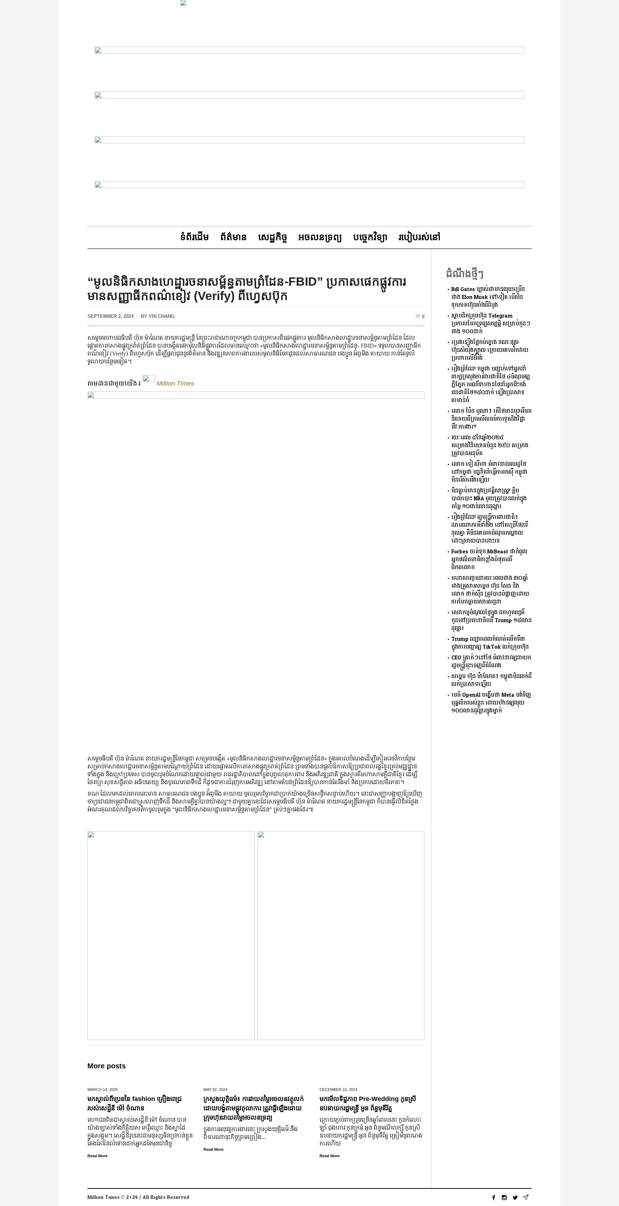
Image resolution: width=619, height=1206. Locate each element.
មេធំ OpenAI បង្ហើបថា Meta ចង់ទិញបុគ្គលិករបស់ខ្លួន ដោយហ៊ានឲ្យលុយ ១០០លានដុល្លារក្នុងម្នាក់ (491, 703)
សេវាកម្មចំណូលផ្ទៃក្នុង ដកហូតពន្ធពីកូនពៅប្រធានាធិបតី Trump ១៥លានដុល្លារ (491, 620)
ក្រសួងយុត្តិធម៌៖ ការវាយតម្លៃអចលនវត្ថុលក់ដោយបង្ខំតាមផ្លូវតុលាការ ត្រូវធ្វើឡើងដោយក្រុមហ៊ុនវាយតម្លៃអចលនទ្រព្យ (253, 1108)
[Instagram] (504, 1197)
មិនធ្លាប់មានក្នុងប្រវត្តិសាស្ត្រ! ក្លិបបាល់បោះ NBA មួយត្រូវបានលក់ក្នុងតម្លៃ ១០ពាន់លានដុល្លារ (489, 498)
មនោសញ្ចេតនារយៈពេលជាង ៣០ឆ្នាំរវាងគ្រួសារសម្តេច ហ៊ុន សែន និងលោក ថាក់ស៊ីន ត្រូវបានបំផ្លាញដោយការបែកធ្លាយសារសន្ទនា (490, 590)
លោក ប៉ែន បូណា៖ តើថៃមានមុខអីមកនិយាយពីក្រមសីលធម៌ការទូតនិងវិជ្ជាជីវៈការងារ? (491, 419)
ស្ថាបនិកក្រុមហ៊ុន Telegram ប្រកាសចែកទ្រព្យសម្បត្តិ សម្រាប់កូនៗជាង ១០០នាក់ (490, 324)
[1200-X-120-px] (309, 202)
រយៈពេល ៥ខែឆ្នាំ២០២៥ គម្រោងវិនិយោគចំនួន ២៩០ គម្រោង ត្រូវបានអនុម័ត (489, 445)
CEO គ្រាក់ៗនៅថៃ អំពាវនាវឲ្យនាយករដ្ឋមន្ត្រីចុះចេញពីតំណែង (491, 662)
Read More (97, 1156)
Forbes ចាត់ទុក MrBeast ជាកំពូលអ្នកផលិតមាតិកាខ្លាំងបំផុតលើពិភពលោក (489, 559)
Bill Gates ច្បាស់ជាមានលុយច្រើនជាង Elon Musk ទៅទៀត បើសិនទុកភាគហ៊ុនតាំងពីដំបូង (488, 297)
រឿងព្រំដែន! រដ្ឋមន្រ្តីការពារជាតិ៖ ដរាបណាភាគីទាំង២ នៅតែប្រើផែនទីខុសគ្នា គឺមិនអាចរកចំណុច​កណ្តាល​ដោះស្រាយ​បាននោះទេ (489, 529)
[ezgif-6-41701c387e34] (309, 157)
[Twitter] (515, 1197)
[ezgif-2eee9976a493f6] (309, 68)
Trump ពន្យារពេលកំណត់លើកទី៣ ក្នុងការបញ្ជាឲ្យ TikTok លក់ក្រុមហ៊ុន (490, 643)
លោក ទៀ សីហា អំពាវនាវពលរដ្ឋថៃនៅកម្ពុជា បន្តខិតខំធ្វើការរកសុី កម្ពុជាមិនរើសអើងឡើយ (489, 472)
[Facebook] (493, 1197)
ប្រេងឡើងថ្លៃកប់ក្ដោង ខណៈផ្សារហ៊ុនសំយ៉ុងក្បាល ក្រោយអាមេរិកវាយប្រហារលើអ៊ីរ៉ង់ (489, 350)
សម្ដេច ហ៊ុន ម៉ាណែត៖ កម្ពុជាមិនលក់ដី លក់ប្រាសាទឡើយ (491, 680)
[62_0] (309, 112)
